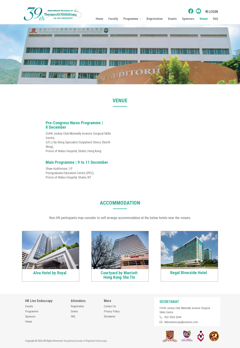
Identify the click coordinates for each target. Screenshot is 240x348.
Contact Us (110, 306)
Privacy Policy (112, 311)
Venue (204, 19)
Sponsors (188, 19)
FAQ (215, 19)
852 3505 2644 (172, 317)
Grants (172, 19)
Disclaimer (109, 316)
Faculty (113, 19)
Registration (155, 19)
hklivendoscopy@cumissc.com (181, 322)
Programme (31, 311)
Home (99, 19)
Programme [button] (130, 19)
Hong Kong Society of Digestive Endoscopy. (85, 340)
